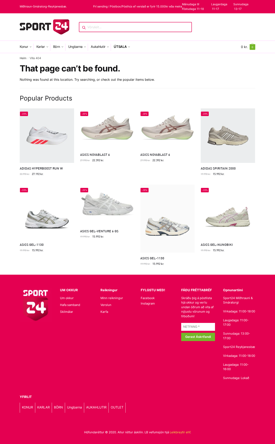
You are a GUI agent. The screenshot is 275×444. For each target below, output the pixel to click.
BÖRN (58, 407)
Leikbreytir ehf (180, 432)
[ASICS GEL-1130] (47, 212)
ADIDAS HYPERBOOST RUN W (41, 168)
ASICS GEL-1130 (32, 244)
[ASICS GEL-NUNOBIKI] (228, 212)
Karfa (104, 312)
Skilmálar (66, 312)
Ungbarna (74, 407)
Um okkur (67, 298)
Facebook (148, 298)
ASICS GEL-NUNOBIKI (217, 244)
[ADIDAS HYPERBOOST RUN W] (47, 135)
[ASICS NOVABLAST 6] (107, 128)
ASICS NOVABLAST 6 (95, 154)
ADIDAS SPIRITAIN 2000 (218, 168)
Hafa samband (70, 305)
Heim (23, 58)
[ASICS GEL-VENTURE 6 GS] (107, 205)
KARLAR (43, 407)
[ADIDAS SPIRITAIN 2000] (228, 135)
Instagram (148, 303)
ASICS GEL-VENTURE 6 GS (99, 231)
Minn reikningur (111, 298)
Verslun (105, 305)
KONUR (27, 407)
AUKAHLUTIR (96, 407)
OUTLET (117, 407)
